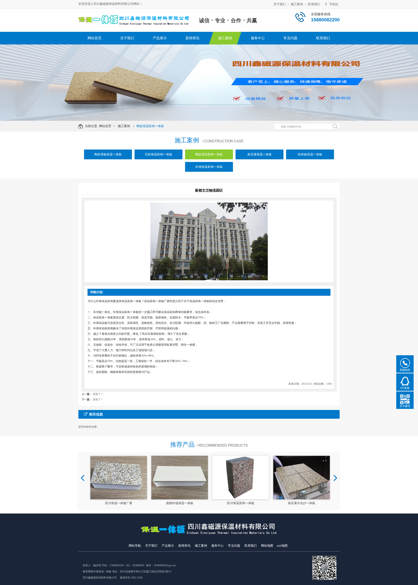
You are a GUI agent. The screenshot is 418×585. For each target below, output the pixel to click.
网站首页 (94, 38)
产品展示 (160, 38)
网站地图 (267, 545)
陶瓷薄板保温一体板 (108, 154)
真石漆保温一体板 (259, 154)
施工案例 (297, 4)
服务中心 (258, 38)
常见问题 (290, 38)
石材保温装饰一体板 (158, 154)
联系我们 (314, 4)
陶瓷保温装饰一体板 (150, 126)
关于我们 (279, 4)
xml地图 (282, 545)
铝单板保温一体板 (310, 154)
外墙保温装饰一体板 (209, 166)
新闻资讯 (192, 38)
